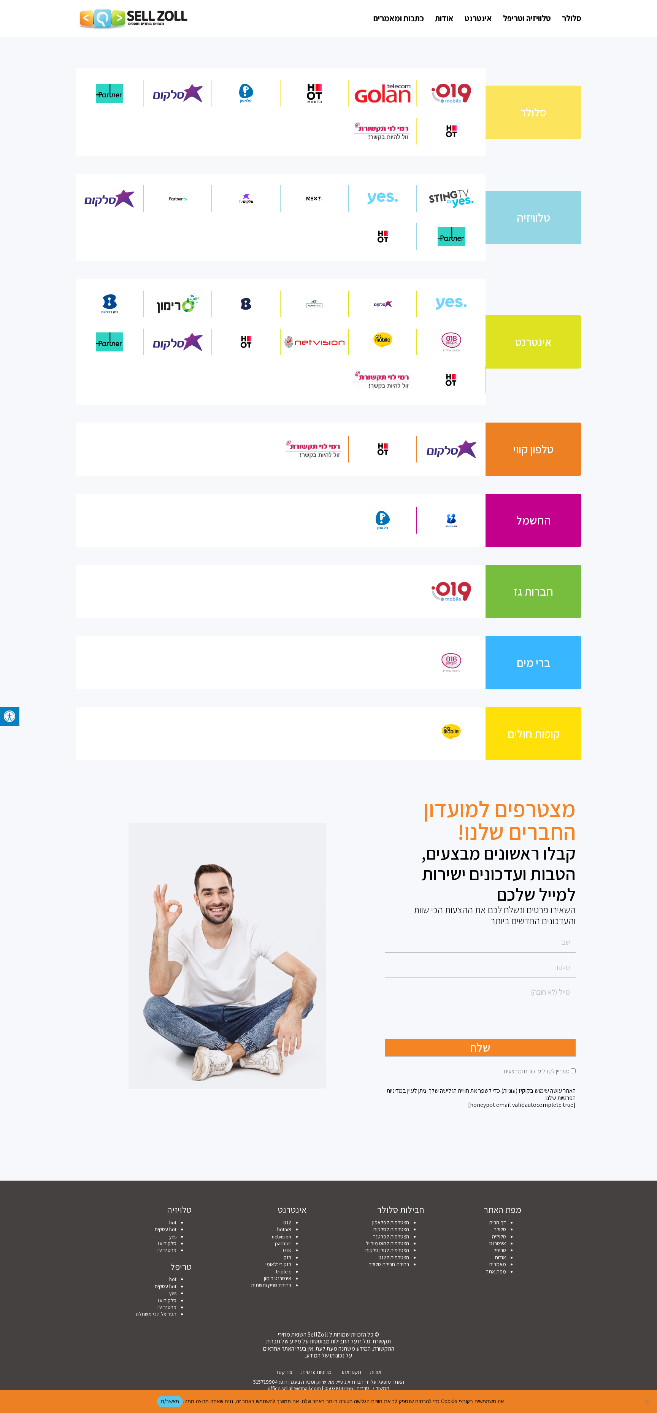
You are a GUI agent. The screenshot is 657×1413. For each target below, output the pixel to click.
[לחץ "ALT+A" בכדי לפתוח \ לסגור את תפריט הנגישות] (9, 716)
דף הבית (497, 1222)
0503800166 (338, 1388)
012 (287, 1222)
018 (287, 1250)
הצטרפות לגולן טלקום (387, 1250)
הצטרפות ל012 (393, 1257)
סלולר (571, 18)
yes (172, 1236)
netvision (281, 1236)
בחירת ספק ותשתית (271, 1285)
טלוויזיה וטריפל (527, 18)
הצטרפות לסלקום (391, 1229)
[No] (647, 1401)
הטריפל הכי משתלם (156, 1314)
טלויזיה (499, 1236)
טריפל (500, 1250)
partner (283, 1243)
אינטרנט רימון (277, 1278)
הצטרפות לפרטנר (391, 1236)
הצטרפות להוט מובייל (387, 1243)
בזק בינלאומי (278, 1264)
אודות (444, 18)
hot (172, 1222)
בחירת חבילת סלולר (389, 1264)
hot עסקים (165, 1229)
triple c (283, 1271)
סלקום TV (166, 1243)
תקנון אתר (350, 1371)
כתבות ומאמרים (398, 18)
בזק (287, 1257)
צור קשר (284, 1371)
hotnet (284, 1229)
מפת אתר (496, 1271)
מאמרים (497, 1264)
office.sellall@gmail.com (294, 1388)
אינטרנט (478, 18)
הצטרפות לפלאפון (390, 1222)
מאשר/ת (170, 1401)
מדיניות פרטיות (316, 1371)
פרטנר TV (166, 1250)
